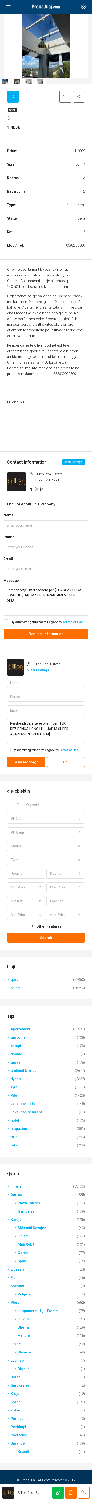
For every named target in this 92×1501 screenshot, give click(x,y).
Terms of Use (73, 622)
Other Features (48, 926)
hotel (15, 1120)
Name (8, 515)
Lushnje (17, 1360)
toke (14, 1145)
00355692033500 (47, 480)
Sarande (18, 1443)
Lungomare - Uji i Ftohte (38, 1311)
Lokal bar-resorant (26, 1112)
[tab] (13, 97)
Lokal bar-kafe (23, 1104)
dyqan (16, 1079)
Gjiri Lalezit (27, 1211)
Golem (23, 1236)
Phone (9, 537)
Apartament (20, 1029)
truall (15, 1137)
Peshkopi (18, 1427)
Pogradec (19, 1435)
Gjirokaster (20, 1385)
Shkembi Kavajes (32, 1228)
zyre (14, 1087)
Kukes (16, 1410)
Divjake (24, 1369)
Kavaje (16, 1219)
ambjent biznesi (24, 1070)
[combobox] (45, 819)
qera (12, 110)
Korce (16, 1402)
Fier (14, 1278)
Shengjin (25, 1352)
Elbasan (17, 1269)
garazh (16, 1062)
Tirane (16, 1186)
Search (46, 938)
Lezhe (16, 1344)
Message (11, 580)
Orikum (24, 1319)
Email (8, 559)
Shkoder (18, 1286)
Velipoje (24, 1294)
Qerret (23, 1253)
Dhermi (24, 1327)
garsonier (19, 1037)
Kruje (15, 1394)
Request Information (46, 634)
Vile (14, 1095)
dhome (16, 1054)
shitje (15, 988)
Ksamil (23, 1452)
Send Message (26, 762)
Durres (16, 1195)
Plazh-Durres (29, 1203)
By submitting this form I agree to (47, 622)
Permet (17, 1418)
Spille (22, 1261)
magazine (19, 1129)
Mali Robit (26, 1244)
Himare (24, 1336)
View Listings (73, 462)
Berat (15, 1377)
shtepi (16, 1046)
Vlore (15, 1302)
